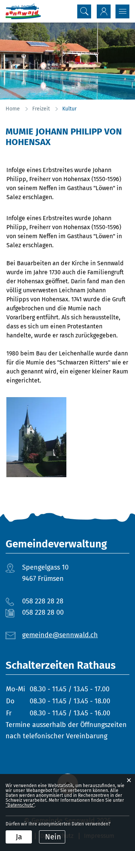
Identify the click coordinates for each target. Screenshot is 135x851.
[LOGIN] (104, 11)
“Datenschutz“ (20, 805)
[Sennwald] (23, 11)
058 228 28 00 (43, 612)
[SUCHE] (84, 11)
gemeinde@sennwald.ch (60, 635)
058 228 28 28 (42, 601)
